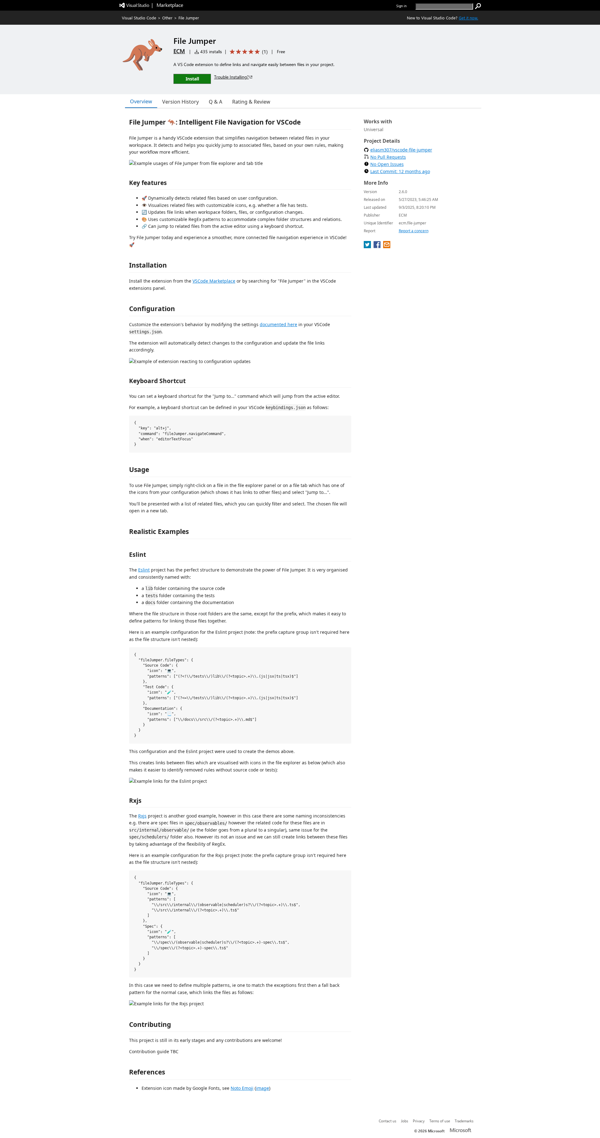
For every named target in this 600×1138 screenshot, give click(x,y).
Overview (141, 101)
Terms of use (439, 1120)
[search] (478, 6)
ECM (179, 51)
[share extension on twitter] (368, 246)
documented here (278, 324)
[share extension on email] (386, 246)
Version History (180, 101)
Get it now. (468, 17)
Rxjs (142, 816)
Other (167, 17)
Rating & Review (251, 101)
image (262, 1088)
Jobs (404, 1120)
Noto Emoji (242, 1088)
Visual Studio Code (139, 17)
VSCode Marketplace (213, 281)
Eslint (144, 570)
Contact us (387, 1120)
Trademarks (464, 1120)
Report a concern (413, 230)
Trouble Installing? (231, 77)
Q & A (215, 101)
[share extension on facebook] (377, 246)
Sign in (401, 5)
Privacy (419, 1120)
